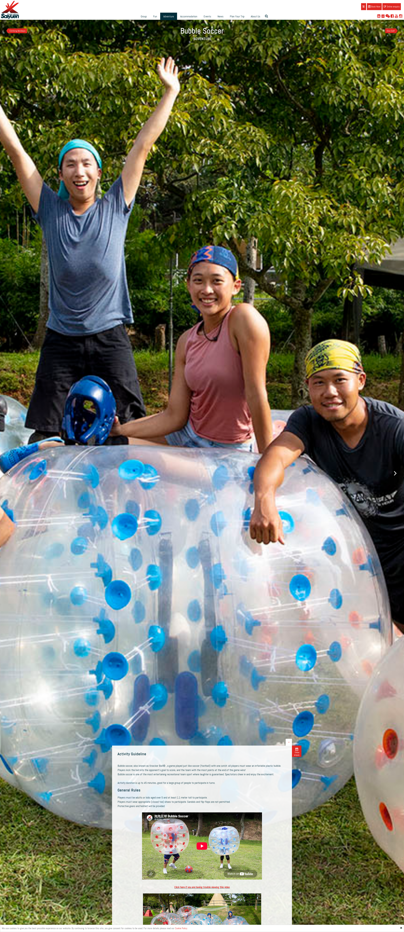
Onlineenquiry (296, 753)
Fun (155, 16)
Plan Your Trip (237, 16)
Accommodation (188, 16)
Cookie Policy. (181, 928)
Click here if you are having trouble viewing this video (202, 887)
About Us (255, 16)
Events (207, 16)
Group (144, 16)
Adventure (168, 16)
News (220, 16)
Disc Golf (391, 30)
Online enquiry (393, 6)
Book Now (375, 6)
